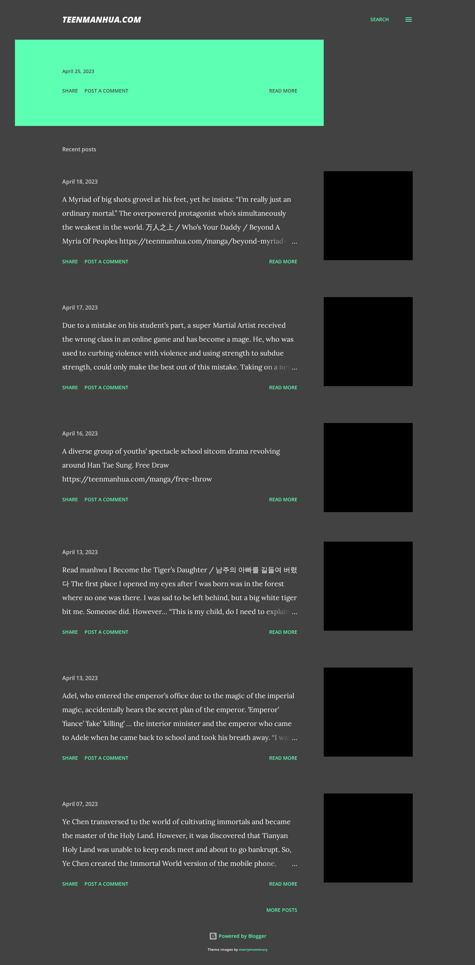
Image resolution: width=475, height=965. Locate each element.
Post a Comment (106, 90)
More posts (281, 910)
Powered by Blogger (241, 936)
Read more (283, 90)
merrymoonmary (253, 949)
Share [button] (70, 90)
